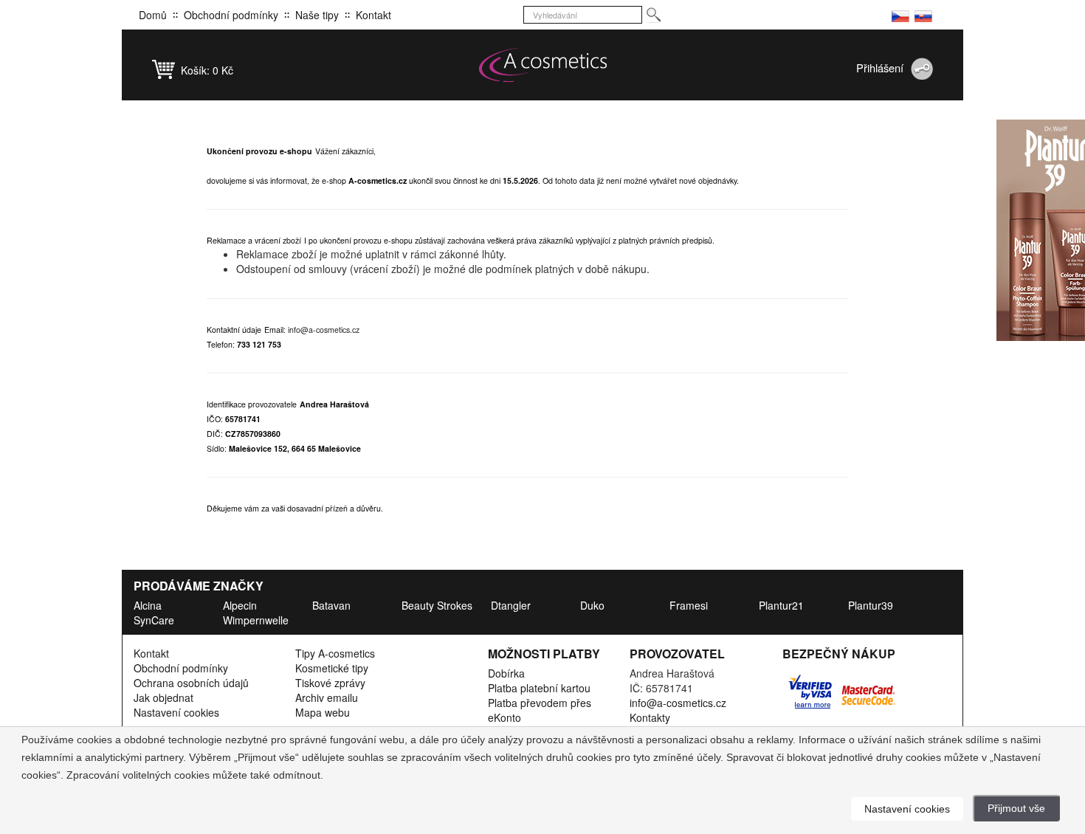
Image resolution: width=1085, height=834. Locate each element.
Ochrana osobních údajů (191, 682)
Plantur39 (870, 605)
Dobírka (506, 673)
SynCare (154, 620)
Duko (592, 605)
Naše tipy (317, 14)
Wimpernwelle (256, 620)
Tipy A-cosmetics (335, 653)
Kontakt (373, 14)
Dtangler (511, 605)
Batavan (331, 605)
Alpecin (240, 605)
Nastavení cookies (176, 712)
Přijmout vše (1016, 808)
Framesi (688, 605)
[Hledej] (653, 15)
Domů (153, 14)
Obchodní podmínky (231, 14)
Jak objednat (163, 697)
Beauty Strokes (437, 605)
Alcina (148, 605)
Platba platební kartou (539, 687)
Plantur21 (781, 605)
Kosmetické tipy (331, 668)
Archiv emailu (326, 697)
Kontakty (650, 717)
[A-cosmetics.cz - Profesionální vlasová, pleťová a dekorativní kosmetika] (542, 65)
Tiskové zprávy (330, 682)
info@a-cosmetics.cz (323, 329)
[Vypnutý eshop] (900, 14)
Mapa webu (322, 712)
